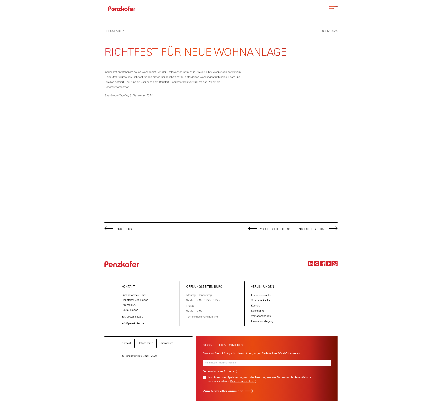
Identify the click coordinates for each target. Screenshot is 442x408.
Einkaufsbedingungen (263, 321)
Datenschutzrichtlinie (242, 381)
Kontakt (126, 343)
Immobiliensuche (261, 295)
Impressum (166, 343)
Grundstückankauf (261, 300)
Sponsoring (258, 311)
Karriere (255, 305)
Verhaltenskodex (261, 316)
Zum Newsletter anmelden (223, 391)
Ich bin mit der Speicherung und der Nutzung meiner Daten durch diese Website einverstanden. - (259, 379)
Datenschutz (145, 343)
